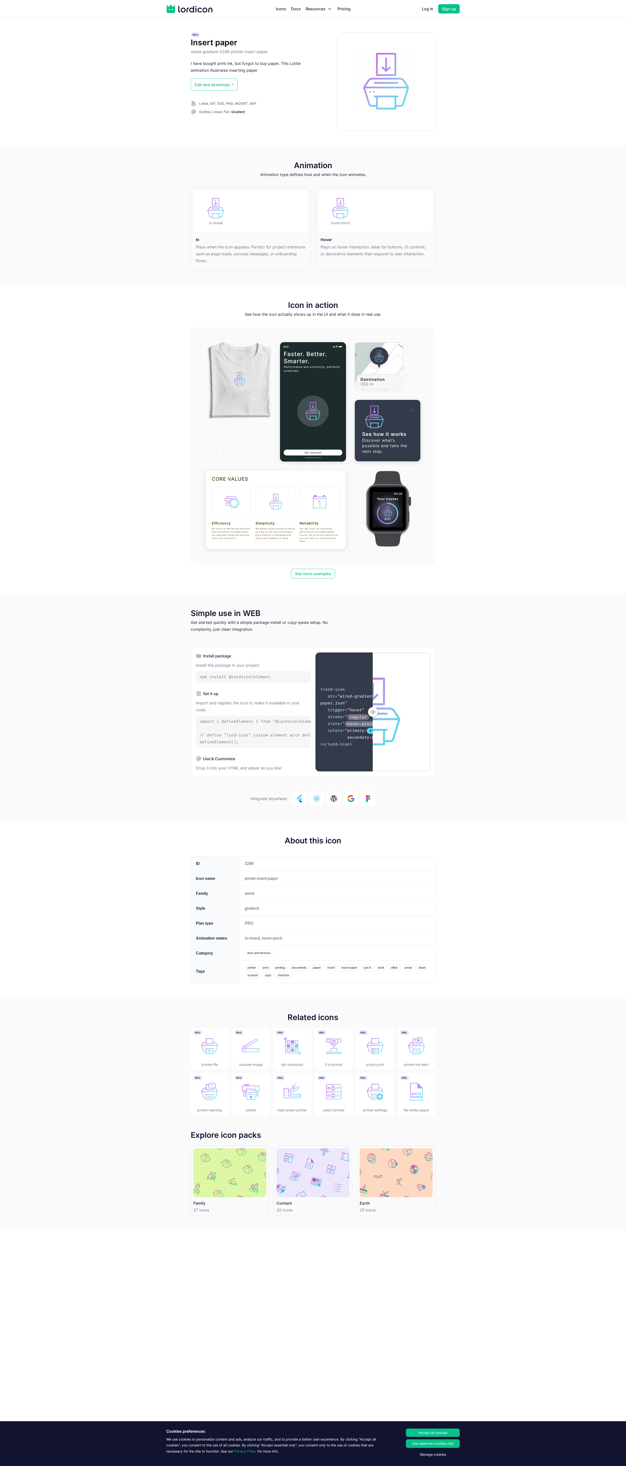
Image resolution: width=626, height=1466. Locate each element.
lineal (217, 112)
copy (268, 975)
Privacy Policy (245, 1451)
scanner (252, 975)
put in (367, 967)
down (422, 967)
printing (280, 967)
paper (317, 967)
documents (299, 967)
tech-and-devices (258, 953)
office (394, 967)
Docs (296, 8)
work (381, 967)
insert (331, 967)
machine (283, 975)
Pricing (343, 8)
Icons (281, 8)
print (265, 967)
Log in (427, 8)
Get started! (313, 452)
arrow (408, 967)
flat (226, 112)
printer (251, 967)
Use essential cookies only (433, 1443)
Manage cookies (433, 1454)
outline (204, 112)
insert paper (349, 967)
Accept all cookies (432, 1433)
